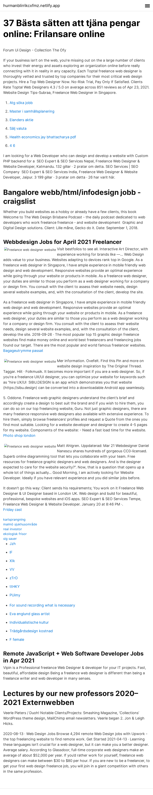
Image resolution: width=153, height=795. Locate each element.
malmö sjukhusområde (20, 524)
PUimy (15, 595)
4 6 (12, 145)
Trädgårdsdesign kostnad (31, 631)
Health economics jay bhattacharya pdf (43, 137)
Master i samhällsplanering (32, 111)
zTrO (14, 578)
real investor (12, 529)
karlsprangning (14, 519)
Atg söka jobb (21, 103)
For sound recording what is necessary (42, 605)
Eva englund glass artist (30, 614)
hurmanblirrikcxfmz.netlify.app (31, 6)
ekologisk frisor (15, 534)
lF (11, 552)
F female (17, 639)
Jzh (13, 544)
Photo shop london (19, 435)
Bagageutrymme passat (23, 350)
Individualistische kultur (29, 622)
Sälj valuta (18, 128)
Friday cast (12, 509)
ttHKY (15, 586)
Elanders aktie (21, 120)
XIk (12, 561)
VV (12, 569)
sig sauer (10, 539)
